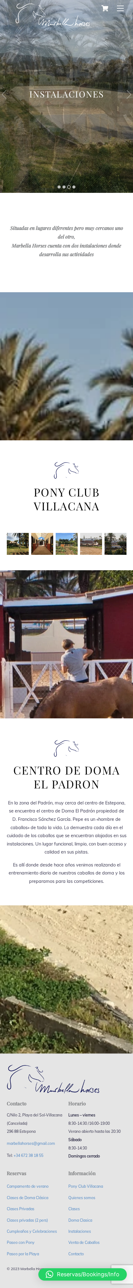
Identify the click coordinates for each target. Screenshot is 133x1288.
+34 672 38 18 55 (28, 1155)
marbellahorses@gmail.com (31, 1143)
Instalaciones (79, 1231)
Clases (74, 1209)
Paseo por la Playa (23, 1254)
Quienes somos (81, 1197)
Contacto (76, 1254)
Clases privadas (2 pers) (27, 1220)
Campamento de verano (28, 1186)
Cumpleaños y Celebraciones (32, 1231)
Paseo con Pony (21, 1242)
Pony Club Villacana (85, 1186)
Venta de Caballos (84, 1242)
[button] (82, 1274)
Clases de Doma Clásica (27, 1197)
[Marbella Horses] (52, 17)
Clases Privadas (20, 1209)
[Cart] (105, 8)
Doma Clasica (80, 1220)
